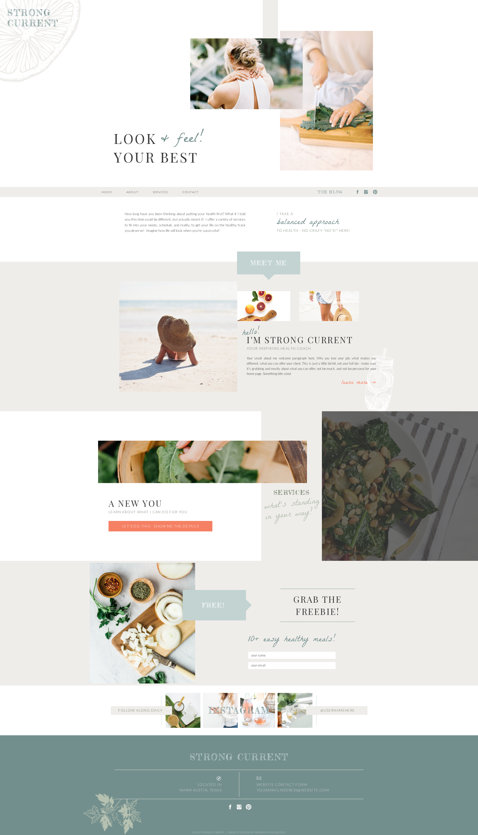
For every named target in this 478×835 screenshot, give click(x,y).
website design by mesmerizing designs (257, 832)
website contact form (282, 784)
